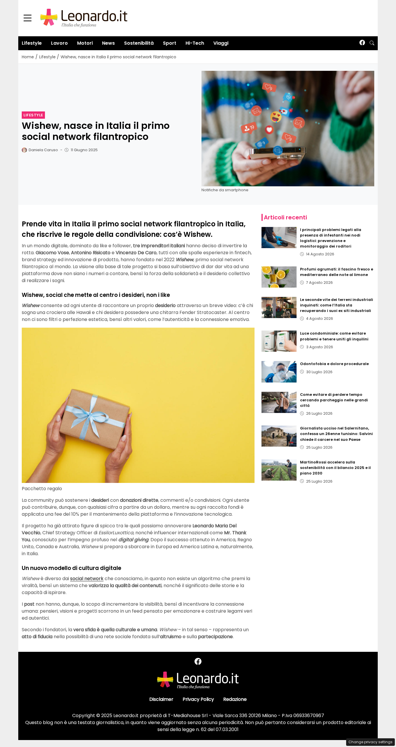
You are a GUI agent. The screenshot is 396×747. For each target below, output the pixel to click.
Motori (85, 43)
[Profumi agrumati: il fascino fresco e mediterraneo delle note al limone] (279, 277)
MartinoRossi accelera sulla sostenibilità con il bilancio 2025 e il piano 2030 (335, 468)
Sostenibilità (139, 43)
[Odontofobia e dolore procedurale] (279, 371)
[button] (372, 43)
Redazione (235, 699)
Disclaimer (161, 699)
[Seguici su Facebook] (362, 43)
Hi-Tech (195, 43)
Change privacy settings (370, 741)
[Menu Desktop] (27, 18)
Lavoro (59, 43)
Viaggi (220, 43)
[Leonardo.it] (83, 18)
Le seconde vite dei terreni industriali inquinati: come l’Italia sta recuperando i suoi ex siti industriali (336, 305)
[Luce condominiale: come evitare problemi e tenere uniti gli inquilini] (279, 341)
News (108, 43)
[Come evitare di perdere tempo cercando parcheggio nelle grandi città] (279, 402)
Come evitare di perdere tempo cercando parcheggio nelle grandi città (334, 400)
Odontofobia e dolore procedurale (334, 363)
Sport (169, 43)
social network (86, 578)
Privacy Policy (198, 699)
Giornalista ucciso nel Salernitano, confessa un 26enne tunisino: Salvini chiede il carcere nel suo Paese (336, 434)
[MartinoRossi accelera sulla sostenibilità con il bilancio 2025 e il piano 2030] (279, 470)
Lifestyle (32, 43)
